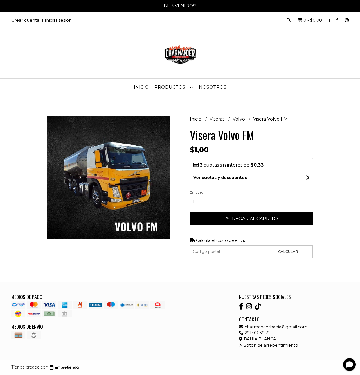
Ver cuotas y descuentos (220, 177)
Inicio (141, 87)
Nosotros (212, 87)
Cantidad (196, 192)
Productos (170, 87)
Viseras (218, 119)
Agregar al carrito (251, 218)
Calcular (288, 251)
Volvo (239, 119)
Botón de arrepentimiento (270, 345)
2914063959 (257, 332)
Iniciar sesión (58, 20)
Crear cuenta (25, 20)
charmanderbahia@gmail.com (275, 326)
